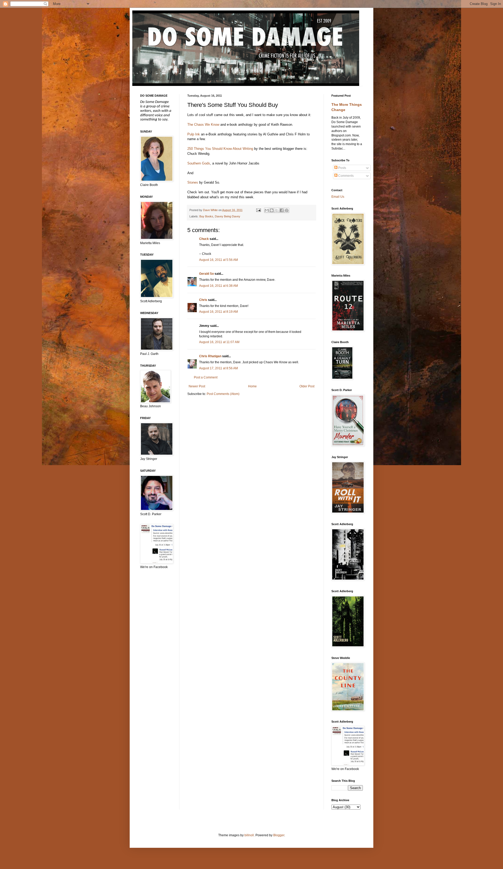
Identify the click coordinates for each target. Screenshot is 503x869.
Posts (341, 168)
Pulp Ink (193, 134)
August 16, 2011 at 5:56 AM (218, 260)
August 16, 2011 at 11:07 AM (219, 342)
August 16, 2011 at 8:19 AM (218, 312)
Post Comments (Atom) (223, 394)
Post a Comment (205, 377)
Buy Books (206, 216)
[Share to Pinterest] (286, 210)
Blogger (278, 835)
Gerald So (206, 274)
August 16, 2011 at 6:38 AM (218, 286)
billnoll (249, 835)
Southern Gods (198, 163)
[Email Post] (258, 210)
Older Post (306, 386)
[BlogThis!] (271, 210)
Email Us (337, 197)
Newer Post (197, 386)
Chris (203, 300)
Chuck (204, 239)
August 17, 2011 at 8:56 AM (218, 368)
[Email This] (266, 210)
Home (252, 386)
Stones (192, 182)
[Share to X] (276, 210)
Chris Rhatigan (210, 356)
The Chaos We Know (203, 124)
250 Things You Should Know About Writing (220, 149)
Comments (345, 176)
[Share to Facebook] (281, 210)
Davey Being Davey (227, 216)
